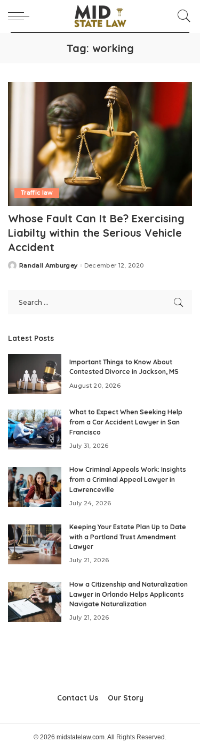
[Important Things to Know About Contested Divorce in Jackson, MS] (34, 374)
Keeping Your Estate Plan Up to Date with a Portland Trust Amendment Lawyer (127, 536)
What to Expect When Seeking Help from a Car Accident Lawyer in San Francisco (125, 422)
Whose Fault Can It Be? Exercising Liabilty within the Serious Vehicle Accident (96, 233)
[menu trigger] (21, 16)
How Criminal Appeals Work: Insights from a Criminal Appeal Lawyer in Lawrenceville (127, 479)
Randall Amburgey (48, 266)
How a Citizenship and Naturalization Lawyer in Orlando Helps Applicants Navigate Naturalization (128, 594)
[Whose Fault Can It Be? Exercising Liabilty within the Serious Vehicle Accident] (100, 144)
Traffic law (37, 192)
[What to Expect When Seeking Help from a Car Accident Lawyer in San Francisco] (34, 429)
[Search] (181, 16)
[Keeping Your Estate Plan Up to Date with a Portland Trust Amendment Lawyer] (34, 544)
